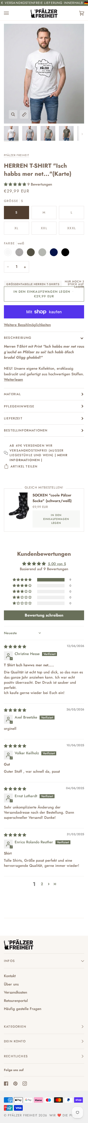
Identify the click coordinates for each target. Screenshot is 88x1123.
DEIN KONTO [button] (15, 1041)
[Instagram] (24, 1083)
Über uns (11, 984)
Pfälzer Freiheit (16, 155)
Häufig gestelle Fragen (22, 1008)
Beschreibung (17, 337)
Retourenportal (16, 1000)
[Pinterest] (15, 1083)
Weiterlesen (13, 379)
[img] (15, 646)
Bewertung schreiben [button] (44, 615)
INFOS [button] (9, 961)
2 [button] (42, 884)
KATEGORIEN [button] (15, 1026)
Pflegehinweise (19, 406)
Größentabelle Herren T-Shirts (32, 284)
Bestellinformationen (25, 430)
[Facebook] (6, 1083)
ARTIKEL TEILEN (24, 466)
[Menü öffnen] (11, 13)
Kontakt (10, 976)
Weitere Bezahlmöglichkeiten (27, 325)
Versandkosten (15, 992)
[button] (15, 184)
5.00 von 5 (57, 564)
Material (12, 394)
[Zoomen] (13, 114)
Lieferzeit (13, 418)
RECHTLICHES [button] (16, 1056)
